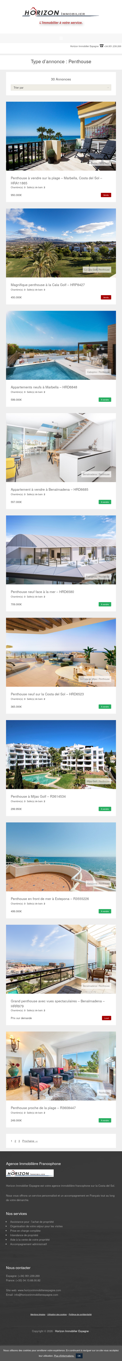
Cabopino (92, 372)
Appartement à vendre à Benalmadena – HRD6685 (49, 489)
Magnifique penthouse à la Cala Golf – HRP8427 (48, 284)
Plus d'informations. (64, 1355)
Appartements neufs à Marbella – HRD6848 (44, 387)
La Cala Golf (90, 269)
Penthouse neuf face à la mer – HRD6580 (42, 591)
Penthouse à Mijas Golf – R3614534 (38, 796)
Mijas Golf (92, 781)
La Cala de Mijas (88, 678)
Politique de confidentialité (80, 1314)
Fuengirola (91, 576)
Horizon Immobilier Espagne (72, 1331)
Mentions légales (37, 1314)
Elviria (94, 162)
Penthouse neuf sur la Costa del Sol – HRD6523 (47, 694)
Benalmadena (90, 474)
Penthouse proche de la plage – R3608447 (43, 1107)
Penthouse (104, 162)
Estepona (92, 883)
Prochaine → (30, 1141)
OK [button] (79, 1355)
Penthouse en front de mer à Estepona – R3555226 (50, 898)
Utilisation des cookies (57, 1314)
